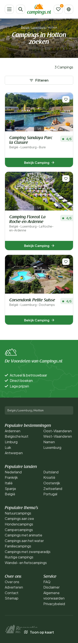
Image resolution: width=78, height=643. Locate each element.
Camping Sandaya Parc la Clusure (30, 142)
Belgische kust (16, 436)
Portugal (50, 494)
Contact (11, 592)
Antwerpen (14, 453)
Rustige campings (19, 557)
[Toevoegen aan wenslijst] (66, 99)
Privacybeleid (54, 603)
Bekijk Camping (36, 162)
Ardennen (12, 431)
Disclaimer (51, 587)
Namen (49, 442)
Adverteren (14, 587)
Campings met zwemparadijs (27, 551)
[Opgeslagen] (58, 9)
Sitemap (11, 598)
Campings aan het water (24, 540)
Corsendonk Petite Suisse (32, 302)
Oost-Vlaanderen (57, 431)
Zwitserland (52, 488)
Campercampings (19, 529)
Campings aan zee (19, 518)
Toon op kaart (42, 632)
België (25, 27)
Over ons (12, 581)
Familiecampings (18, 546)
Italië (9, 483)
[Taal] (68, 9)
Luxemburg (38, 27)
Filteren (42, 80)
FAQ (46, 581)
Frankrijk (11, 477)
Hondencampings (19, 524)
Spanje (10, 488)
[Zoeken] (20, 9)
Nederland (13, 472)
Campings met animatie (23, 535)
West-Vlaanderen (57, 436)
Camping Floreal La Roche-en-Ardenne (31, 223)
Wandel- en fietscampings (26, 562)
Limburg (11, 442)
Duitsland (50, 472)
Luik (8, 447)
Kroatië (49, 477)
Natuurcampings (18, 513)
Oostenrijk (51, 483)
